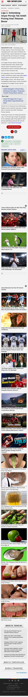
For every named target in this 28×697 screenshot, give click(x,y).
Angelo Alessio (5, 146)
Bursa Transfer (6, 5)
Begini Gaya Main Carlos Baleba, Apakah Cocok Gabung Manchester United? (13, 637)
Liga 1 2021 (17, 143)
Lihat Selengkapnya (21, 672)
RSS (18, 688)
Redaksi (16, 683)
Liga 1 (11, 143)
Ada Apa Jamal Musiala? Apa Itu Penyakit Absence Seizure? (12, 631)
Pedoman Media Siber (13, 685)
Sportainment (22, 5)
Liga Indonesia (5, 143)
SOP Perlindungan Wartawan (13, 687)
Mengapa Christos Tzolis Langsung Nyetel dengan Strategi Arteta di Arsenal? (13, 643)
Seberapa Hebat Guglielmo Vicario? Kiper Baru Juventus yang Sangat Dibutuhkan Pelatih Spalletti (13, 650)
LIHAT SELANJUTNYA (14, 127)
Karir (21, 683)
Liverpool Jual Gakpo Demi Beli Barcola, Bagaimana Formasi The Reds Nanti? (14, 655)
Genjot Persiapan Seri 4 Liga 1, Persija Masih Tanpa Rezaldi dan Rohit (13, 101)
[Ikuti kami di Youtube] (18, 680)
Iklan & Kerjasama (11, 688)
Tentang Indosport (7, 683)
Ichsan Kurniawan (16, 123)
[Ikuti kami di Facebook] (9, 680)
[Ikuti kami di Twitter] (12, 680)
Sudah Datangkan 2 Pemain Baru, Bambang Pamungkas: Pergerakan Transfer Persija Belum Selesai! (14, 91)
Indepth (14, 5)
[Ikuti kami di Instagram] (15, 680)
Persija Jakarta (8, 141)
